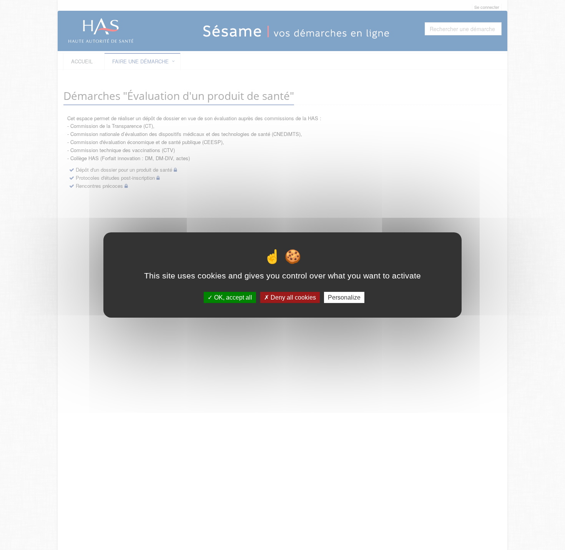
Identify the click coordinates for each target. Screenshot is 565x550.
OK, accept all (232, 297)
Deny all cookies (292, 297)
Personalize (344, 297)
